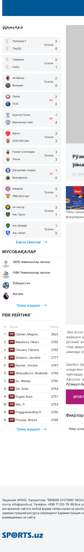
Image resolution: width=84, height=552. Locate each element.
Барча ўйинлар (28, 242)
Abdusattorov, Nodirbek (29, 373)
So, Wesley (20, 381)
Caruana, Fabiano (24, 350)
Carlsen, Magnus (24, 334)
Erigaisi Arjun (21, 396)
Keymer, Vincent (23, 365)
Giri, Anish (19, 388)
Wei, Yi (17, 404)
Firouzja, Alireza (23, 420)
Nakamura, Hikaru (24, 342)
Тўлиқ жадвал (28, 305)
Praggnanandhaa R (25, 412)
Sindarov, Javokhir (25, 357)
